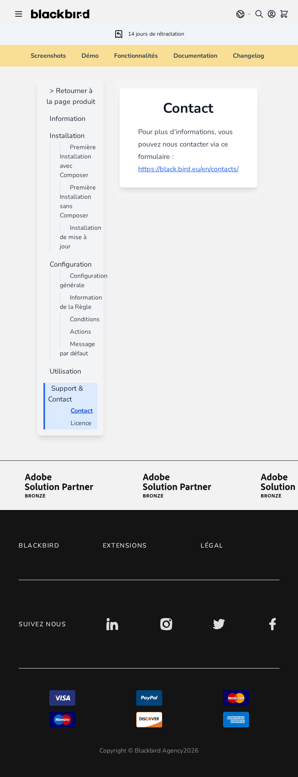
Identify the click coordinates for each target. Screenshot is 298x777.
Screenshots (48, 56)
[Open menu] (18, 14)
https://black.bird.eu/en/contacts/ (188, 169)
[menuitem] (66, 118)
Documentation (195, 56)
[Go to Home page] (127, 14)
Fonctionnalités (136, 56)
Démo (90, 56)
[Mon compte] (271, 14)
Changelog (248, 56)
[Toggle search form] (259, 14)
